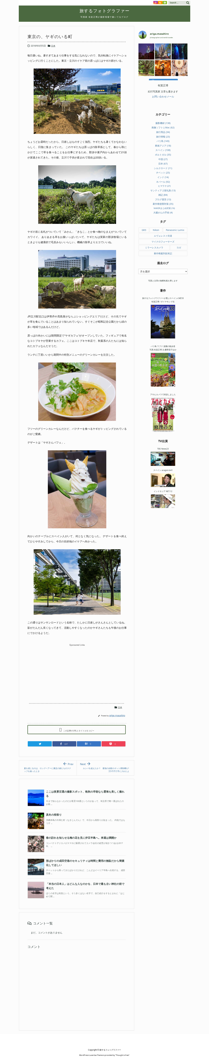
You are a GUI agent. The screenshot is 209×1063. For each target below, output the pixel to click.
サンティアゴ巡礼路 (163, 190)
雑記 (163, 194)
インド (163, 177)
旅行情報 (163, 136)
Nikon (156, 230)
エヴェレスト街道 (163, 235)
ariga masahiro (117, 715)
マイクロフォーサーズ (163, 241)
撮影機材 (162, 123)
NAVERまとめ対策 (164, 208)
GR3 (144, 230)
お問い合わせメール (163, 96)
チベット (163, 172)
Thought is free (122, 1055)
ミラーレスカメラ (154, 247)
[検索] (187, 3)
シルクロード (163, 168)
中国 (163, 159)
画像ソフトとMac (163, 127)
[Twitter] (40, 743)
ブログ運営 (163, 199)
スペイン (162, 150)
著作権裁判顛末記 (163, 253)
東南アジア (163, 145)
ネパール (163, 181)
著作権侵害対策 (163, 203)
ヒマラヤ (164, 185)
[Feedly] (164, 2)
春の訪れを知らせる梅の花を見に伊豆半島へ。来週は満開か (81, 837)
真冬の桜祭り (54, 814)
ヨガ (179, 247)
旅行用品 (163, 132)
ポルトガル (163, 154)
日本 (53, 45)
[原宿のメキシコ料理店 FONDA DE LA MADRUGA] (163, 68)
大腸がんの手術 (163, 212)
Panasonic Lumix (175, 230)
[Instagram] (155, 2)
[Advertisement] (77, 670)
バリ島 (163, 141)
